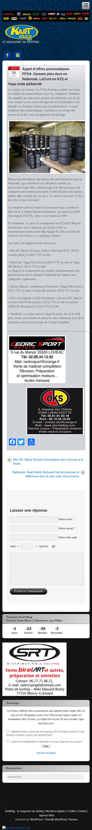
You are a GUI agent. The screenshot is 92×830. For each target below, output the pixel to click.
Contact (82, 811)
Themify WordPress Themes (61, 819)
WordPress (36, 819)
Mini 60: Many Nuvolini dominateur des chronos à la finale (48, 461)
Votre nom (65, 519)
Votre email (65, 528)
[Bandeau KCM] (46, 20)
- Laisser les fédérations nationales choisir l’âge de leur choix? (46, 741)
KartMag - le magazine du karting (24, 811)
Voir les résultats (46, 753)
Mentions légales (55, 811)
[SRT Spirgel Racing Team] (34, 695)
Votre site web (67, 537)
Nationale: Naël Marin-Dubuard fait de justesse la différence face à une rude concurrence (45, 474)
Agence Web (46, 815)
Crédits (71, 811)
